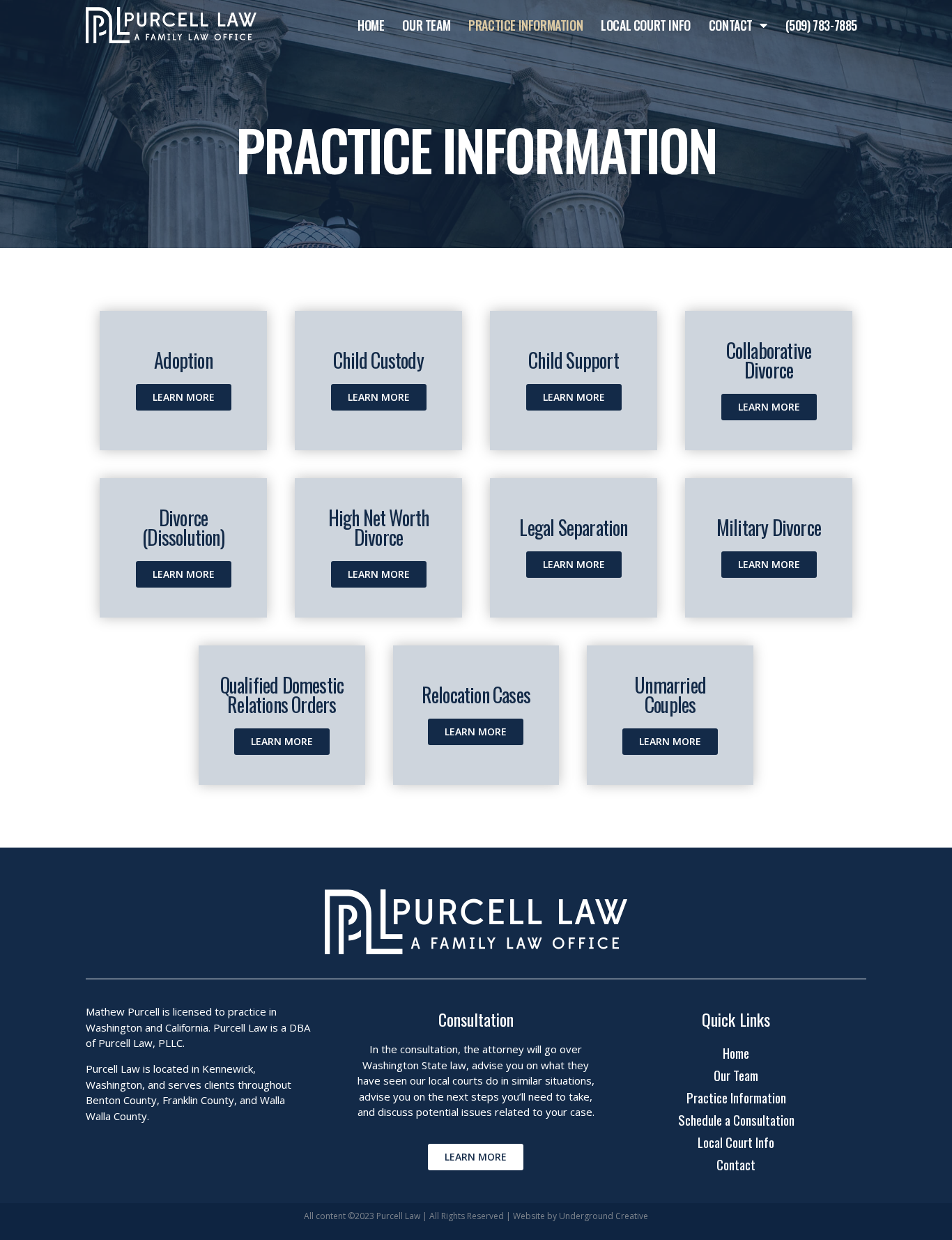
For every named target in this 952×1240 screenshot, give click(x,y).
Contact (731, 25)
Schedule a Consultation (736, 1119)
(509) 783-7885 (821, 25)
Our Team (426, 25)
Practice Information (525, 25)
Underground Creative (603, 1216)
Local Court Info (646, 25)
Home (371, 25)
